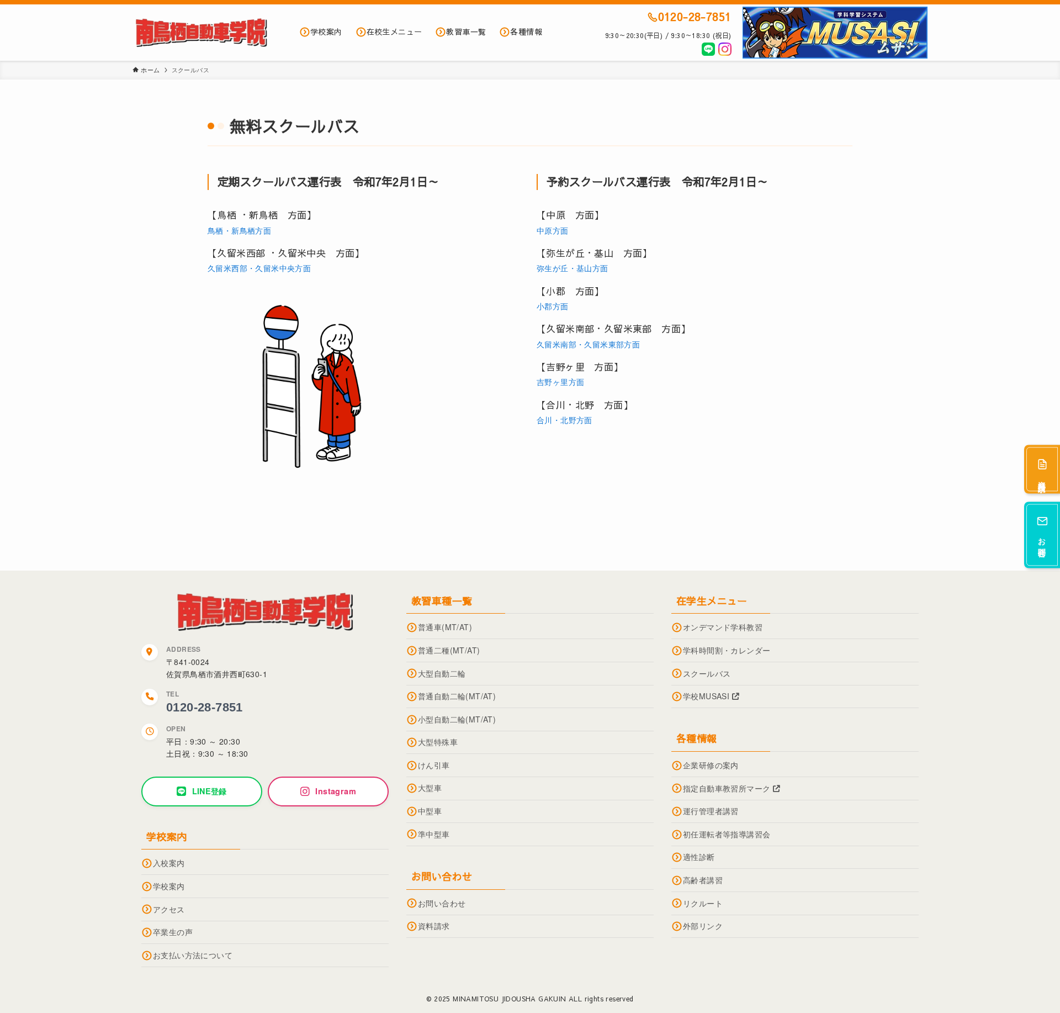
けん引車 (434, 765)
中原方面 (553, 230)
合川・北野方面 (564, 419)
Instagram (335, 790)
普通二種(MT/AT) (449, 650)
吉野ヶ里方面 (560, 381)
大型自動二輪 (441, 673)
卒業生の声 (173, 931)
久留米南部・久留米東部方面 (588, 344)
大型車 (430, 787)
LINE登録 (209, 790)
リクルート (703, 903)
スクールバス (706, 673)
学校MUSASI (707, 695)
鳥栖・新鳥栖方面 (239, 230)
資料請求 (434, 925)
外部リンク (703, 925)
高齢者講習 (703, 879)
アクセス (169, 909)
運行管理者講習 (711, 810)
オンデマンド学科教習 (722, 626)
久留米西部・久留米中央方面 (259, 267)
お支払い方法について (192, 955)
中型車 (430, 810)
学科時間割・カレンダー (726, 650)
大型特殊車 (438, 741)
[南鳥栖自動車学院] (201, 32)
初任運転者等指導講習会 (726, 834)
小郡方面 (553, 306)
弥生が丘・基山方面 (572, 267)
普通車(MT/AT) (445, 626)
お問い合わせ (441, 903)
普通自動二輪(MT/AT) (457, 695)
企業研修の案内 (711, 765)
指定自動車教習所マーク (728, 788)
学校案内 (169, 885)
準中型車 (434, 834)
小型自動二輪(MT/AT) (457, 719)
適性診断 (699, 856)
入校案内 (169, 862)
